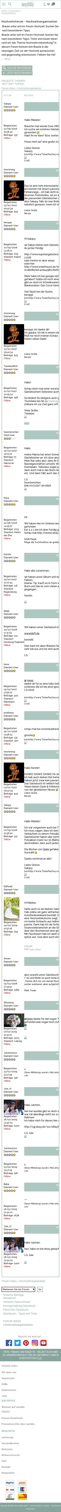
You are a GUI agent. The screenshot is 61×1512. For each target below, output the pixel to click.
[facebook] (9, 1343)
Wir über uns (9, 1372)
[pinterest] (26, 1343)
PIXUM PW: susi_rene (32, 948)
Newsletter (8, 1473)
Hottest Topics (13, 84)
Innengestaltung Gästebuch (19, 1305)
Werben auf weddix (13, 1407)
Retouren (7, 1449)
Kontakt (6, 1467)
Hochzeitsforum (9, 13)
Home (4, 11)
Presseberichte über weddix (18, 1424)
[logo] (30, 7)
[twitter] (18, 1343)
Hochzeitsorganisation (29, 88)
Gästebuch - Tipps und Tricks (20, 1313)
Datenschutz (9, 1390)
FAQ (4, 1461)
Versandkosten (10, 1443)
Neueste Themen (13, 80)
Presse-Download (12, 1418)
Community (14, 11)
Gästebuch (9, 1298)
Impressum (8, 1378)
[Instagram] (35, 1343)
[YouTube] (43, 1343)
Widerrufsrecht (11, 1455)
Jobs (4, 1396)
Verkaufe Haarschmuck (16, 1301)
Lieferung (7, 1437)
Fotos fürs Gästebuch (15, 1309)
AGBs (5, 1384)
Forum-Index (8, 88)
